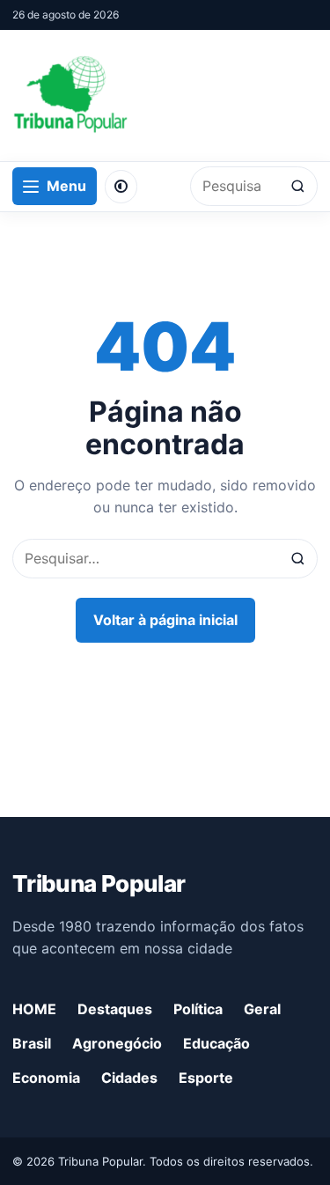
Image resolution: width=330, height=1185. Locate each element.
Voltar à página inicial (165, 620)
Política (198, 1009)
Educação (216, 1043)
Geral (262, 1009)
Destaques (114, 1009)
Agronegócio (117, 1043)
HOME (34, 1009)
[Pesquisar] (298, 186)
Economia (46, 1077)
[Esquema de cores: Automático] (121, 186)
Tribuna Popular (98, 883)
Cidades (129, 1077)
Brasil (31, 1043)
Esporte (206, 1077)
